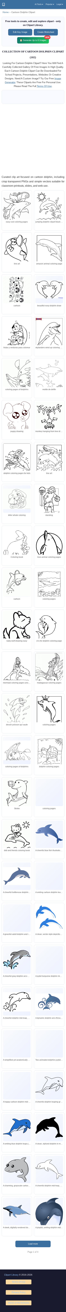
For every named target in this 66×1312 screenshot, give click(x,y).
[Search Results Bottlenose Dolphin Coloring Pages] (49, 588)
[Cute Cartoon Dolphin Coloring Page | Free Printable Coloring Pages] (49, 335)
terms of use (44, 86)
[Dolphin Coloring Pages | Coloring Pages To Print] (17, 379)
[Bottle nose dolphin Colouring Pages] (49, 756)
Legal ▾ (60, 4)
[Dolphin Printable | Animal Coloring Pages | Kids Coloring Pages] (49, 419)
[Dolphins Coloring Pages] (49, 545)
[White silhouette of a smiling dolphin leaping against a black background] (49, 1169)
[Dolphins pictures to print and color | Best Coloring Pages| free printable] (17, 499)
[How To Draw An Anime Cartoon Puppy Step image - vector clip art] (17, 417)
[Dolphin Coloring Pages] (49, 208)
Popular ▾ (50, 4)
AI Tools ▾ (39, 4)
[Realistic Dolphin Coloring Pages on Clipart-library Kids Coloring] (49, 289)
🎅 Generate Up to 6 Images (34, 39)
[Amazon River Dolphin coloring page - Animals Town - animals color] (49, 251)
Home (6, 12)
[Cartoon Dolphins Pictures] (49, 712)
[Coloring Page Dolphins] (17, 837)
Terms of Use (18, 1281)
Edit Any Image (20, 32)
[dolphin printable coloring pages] (17, 335)
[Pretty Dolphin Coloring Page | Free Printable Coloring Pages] (17, 251)
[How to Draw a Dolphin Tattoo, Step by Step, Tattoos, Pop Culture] (17, 209)
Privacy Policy (19, 1292)
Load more (33, 1244)
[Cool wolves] (17, 626)
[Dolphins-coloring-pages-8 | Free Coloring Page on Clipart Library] (49, 796)
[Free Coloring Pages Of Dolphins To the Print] (17, 750)
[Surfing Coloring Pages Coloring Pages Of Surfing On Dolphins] (49, 672)
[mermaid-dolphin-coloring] (49, 461)
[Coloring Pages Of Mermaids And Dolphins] (17, 669)
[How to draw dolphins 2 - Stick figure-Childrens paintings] (17, 794)
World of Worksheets (18, 1302)
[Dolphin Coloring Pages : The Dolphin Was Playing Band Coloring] (17, 582)
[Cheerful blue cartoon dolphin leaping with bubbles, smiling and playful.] (17, 1085)
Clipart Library (11, 1274)
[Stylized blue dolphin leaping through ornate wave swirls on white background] (49, 1001)
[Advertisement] (33, 139)
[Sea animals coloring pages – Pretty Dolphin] (17, 545)
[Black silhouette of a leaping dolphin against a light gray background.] (49, 1127)
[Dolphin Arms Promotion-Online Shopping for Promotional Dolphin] (17, 289)
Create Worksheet (45, 32)
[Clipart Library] (3, 4)
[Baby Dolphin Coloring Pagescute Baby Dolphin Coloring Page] (17, 461)
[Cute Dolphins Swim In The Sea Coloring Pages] (49, 377)
